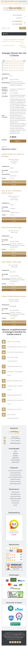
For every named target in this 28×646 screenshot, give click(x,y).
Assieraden (15, 456)
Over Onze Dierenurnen (15, 473)
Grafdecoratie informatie (15, 484)
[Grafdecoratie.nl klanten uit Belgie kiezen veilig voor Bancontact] (21, 586)
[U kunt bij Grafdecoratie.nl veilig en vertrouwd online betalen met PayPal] (21, 581)
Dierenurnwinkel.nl (10, 639)
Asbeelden (15, 453)
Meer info (14, 181)
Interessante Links (15, 501)
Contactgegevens (15, 492)
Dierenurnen (15, 458)
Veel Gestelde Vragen (15, 494)
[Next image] (24, 61)
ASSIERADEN (13, 39)
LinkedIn (23, 634)
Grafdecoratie (15, 462)
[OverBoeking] (15, 589)
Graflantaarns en (15, 460)
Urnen (15, 451)
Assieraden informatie (15, 479)
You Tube (23, 636)
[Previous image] (3, 61)
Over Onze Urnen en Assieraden (15, 471)
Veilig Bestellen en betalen (15, 498)
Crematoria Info (15, 503)
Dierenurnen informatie (15, 481)
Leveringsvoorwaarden (15, 496)
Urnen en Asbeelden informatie (15, 477)
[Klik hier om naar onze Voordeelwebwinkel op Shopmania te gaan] (11, 620)
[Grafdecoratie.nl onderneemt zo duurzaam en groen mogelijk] (15, 625)
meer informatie (22, 1)
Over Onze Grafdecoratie (15, 475)
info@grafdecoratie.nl (15, 443)
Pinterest (10, 634)
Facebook (16, 633)
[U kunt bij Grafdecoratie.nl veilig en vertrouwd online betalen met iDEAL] (7, 581)
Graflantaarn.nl (18, 639)
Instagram (5, 634)
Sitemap (15, 505)
